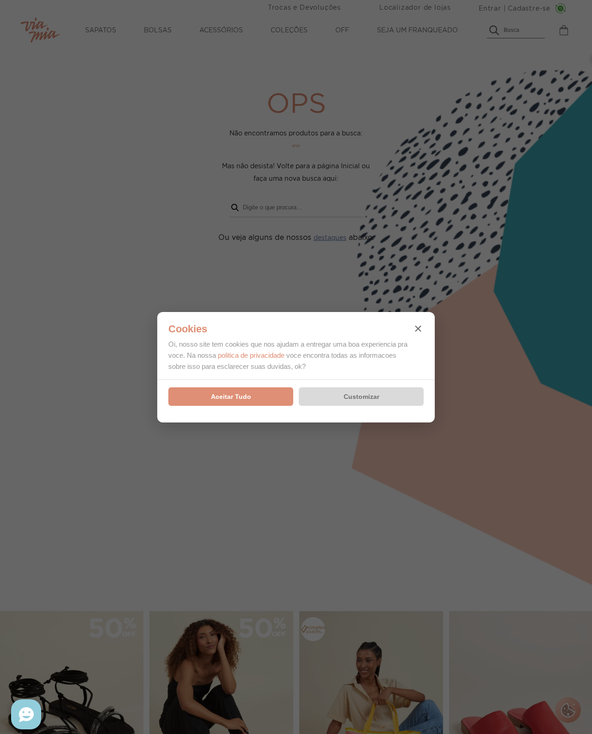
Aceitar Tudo (231, 396)
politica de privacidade (251, 355)
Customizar (361, 396)
